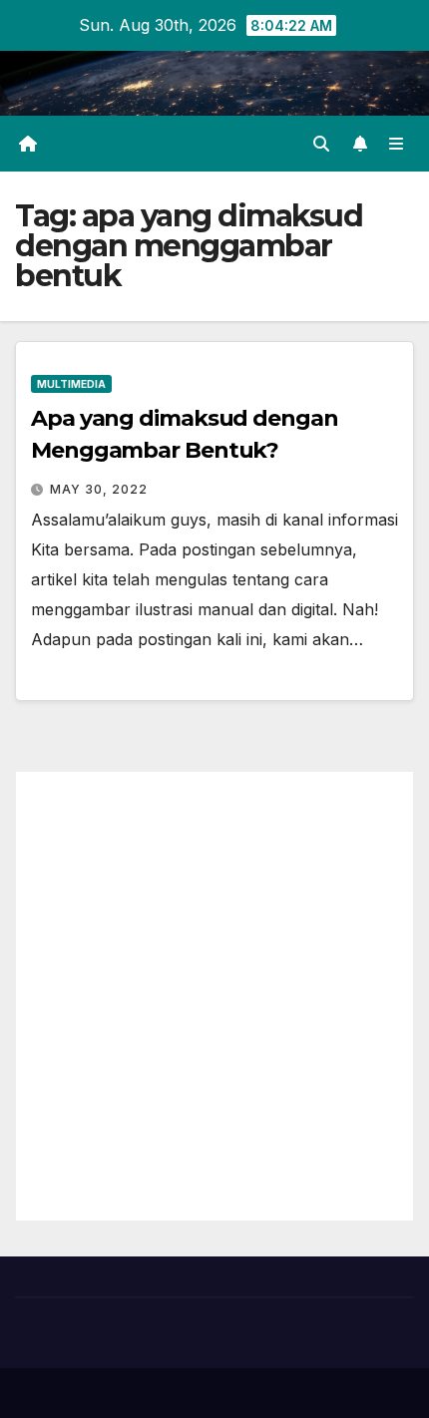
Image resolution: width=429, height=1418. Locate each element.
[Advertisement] (214, 996)
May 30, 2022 (99, 489)
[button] (321, 144)
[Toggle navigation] (396, 144)
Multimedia (71, 384)
